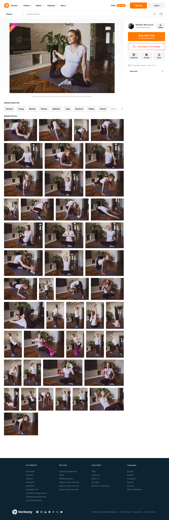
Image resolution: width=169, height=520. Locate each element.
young (21, 109)
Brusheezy (30, 471)
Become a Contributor (100, 486)
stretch (103, 109)
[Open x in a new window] (57, 512)
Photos (27, 5)
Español (130, 475)
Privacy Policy (137, 512)
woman (9, 109)
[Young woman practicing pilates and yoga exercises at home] (20, 130)
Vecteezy (29, 475)
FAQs (93, 471)
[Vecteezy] (6, 5)
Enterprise (30, 482)
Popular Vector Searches (69, 482)
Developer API (32, 489)
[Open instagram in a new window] (41, 512)
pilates (91, 109)
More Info (133, 71)
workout (79, 109)
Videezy (29, 478)
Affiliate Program (66, 478)
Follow (160, 27)
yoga (68, 109)
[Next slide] (120, 109)
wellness (56, 109)
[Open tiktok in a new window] (53, 512)
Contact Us (95, 475)
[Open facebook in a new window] (37, 512)
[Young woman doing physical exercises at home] (46, 289)
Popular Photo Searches (69, 486)
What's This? (151, 65)
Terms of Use (125, 512)
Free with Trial (146, 36)
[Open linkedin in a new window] (45, 512)
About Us (95, 478)
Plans (113, 5)
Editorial (51, 5)
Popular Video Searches (69, 489)
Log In (156, 5)
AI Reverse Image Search (36, 493)
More (63, 5)
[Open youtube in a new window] (61, 512)
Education (30, 486)
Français (130, 486)
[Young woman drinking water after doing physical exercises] (107, 289)
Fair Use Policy (149, 512)
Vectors (14, 5)
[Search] (154, 13)
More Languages (134, 489)
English (130, 471)
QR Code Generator (34, 500)
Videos (38, 5)
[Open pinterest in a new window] (49, 512)
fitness (44, 109)
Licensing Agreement (68, 471)
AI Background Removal (36, 497)
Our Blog (95, 482)
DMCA (61, 475)
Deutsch (130, 482)
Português (131, 478)
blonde (32, 109)
